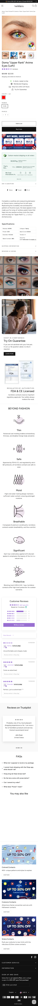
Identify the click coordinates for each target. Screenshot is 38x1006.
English (11, 992)
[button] (6, 69)
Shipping (4, 76)
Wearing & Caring (9, 251)
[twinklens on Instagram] (35, 957)
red (3, 97)
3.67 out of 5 (24, 605)
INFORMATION (8, 968)
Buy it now (19, 129)
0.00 (4, 106)
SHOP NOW (7, 875)
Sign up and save (10, 974)
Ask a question (8, 183)
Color (6, 94)
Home (3, 11)
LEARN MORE (9, 354)
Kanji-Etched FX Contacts (12, 11)
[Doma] (3, 832)
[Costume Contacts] (19, 889)
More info (19, 179)
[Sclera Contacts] (19, 926)
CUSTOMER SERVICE (10, 963)
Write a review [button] (19, 625)
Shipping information (10, 246)
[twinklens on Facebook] (32, 957)
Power (4, 102)
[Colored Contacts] (19, 854)
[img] (7, 643)
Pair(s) (4, 111)
